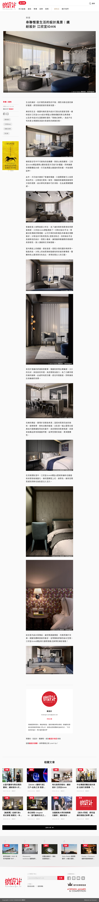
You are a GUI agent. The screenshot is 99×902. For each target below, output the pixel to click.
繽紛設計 (7, 119)
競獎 (47, 9)
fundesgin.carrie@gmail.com (49, 714)
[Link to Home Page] (9, 6)
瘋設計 (11, 109)
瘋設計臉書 (33, 743)
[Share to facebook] (4, 114)
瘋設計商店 (53, 739)
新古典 (6, 133)
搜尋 (93, 3)
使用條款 (40, 886)
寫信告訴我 (31, 886)
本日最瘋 (22, 9)
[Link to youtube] (78, 878)
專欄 (35, 9)
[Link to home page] (13, 882)
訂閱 (23, 3)
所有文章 (49, 719)
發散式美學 (8, 129)
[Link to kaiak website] (76, 884)
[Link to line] (74, 878)
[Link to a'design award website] (76, 890)
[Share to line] (7, 114)
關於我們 (65, 9)
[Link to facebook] (69, 878)
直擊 (41, 9)
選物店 (56, 9)
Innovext (94, 900)
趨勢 (29, 9)
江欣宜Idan (8, 124)
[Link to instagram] (83, 878)
